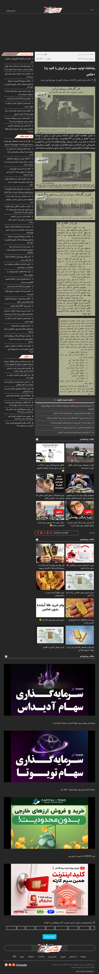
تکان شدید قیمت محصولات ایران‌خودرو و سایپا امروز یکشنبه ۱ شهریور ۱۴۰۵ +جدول (18, 143)
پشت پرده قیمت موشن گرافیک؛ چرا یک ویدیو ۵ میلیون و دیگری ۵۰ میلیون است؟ (18, 362)
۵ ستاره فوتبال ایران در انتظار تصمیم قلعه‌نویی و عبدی (19, 281)
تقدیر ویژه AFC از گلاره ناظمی (20, 306)
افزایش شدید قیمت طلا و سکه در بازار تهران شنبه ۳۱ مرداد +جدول (19, 112)
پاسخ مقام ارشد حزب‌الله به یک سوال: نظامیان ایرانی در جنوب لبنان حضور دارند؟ (18, 68)
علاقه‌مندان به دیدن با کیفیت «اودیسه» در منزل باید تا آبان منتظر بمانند (21, 219)
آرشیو (22, 956)
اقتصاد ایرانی (40, 928)
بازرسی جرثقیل (84, 928)
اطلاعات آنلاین (52, 9)
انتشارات (31, 956)
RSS (14, 956)
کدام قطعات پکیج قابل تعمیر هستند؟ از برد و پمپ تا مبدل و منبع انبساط (19, 403)
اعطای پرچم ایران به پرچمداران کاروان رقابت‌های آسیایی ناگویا (19, 300)
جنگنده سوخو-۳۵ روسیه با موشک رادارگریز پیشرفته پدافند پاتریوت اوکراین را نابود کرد (19, 84)
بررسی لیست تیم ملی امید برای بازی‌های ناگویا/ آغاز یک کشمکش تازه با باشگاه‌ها (19, 249)
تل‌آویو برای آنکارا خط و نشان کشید (19, 98)
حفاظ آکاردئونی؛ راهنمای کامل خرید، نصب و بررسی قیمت (19, 397)
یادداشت (41, 956)
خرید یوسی (50, 928)
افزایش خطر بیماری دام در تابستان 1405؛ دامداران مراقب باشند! (20, 369)
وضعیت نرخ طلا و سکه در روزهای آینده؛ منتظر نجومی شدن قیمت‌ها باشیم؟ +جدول (18, 338)
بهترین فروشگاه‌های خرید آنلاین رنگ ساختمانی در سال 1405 (19, 410)
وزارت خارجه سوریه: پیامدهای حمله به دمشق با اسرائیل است (18, 93)
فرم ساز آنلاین (73, 928)
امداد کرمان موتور (61, 928)
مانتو (92, 928)
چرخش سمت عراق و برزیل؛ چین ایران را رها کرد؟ (19, 75)
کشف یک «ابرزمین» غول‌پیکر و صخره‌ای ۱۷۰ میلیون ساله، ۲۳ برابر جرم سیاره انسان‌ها (20, 171)
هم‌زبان (62, 956)
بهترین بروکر (30, 928)
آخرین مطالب (24, 136)
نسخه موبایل (49, 936)
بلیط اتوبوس (11, 928)
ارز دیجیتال (21, 928)
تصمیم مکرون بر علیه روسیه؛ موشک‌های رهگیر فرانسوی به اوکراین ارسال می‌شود (18, 328)
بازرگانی (26, 356)
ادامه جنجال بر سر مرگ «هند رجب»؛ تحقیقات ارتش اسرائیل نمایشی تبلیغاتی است (19, 199)
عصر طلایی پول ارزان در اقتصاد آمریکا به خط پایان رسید (19, 258)
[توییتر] (9, 964)
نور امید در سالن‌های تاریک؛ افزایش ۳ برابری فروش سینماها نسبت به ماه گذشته (18, 191)
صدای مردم (52, 956)
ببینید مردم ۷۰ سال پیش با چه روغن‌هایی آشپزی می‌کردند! (71, 422)
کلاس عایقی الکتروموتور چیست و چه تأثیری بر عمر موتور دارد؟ (19, 424)
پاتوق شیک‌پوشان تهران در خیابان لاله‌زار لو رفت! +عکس (72, 413)
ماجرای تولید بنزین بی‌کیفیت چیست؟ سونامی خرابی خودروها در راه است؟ (19, 120)
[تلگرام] (6, 964)
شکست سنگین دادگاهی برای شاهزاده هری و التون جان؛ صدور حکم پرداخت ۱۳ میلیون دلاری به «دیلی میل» (19, 209)
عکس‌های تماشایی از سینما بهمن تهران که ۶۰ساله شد (72, 427)
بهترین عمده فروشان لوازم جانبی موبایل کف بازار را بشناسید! (20, 417)
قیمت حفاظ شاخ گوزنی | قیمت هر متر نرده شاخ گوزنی (19, 390)
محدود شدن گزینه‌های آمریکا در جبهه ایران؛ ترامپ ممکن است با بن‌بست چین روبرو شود (19, 229)
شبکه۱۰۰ (83, 956)
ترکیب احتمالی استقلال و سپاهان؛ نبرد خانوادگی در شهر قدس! (19, 266)
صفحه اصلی (90, 54)
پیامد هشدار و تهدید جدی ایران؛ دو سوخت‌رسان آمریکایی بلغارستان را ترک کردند (19, 151)
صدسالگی (81, 54)
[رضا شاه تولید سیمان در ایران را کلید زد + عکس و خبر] (65, 110)
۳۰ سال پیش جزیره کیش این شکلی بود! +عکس (74, 432)
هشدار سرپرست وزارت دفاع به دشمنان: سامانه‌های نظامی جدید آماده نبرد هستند (18, 312)
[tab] (26, 54)
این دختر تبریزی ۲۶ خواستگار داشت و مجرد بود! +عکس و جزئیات (69, 418)
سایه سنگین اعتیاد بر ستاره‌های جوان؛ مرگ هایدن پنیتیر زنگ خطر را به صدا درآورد (19, 181)
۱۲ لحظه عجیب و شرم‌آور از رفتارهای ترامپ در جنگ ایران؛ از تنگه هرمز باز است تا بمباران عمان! (18, 161)
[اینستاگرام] (13, 964)
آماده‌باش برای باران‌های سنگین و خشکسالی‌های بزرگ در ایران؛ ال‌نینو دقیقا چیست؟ (19, 128)
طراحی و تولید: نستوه (83, 971)
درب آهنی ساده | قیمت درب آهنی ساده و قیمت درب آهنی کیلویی (18, 383)
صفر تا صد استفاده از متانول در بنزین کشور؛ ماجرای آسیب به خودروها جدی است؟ (19, 348)
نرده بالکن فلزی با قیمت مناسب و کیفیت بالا (20, 376)
